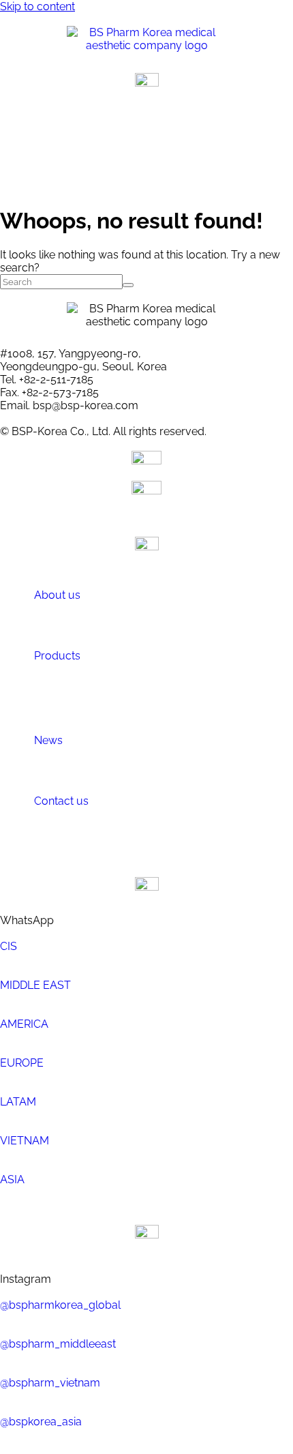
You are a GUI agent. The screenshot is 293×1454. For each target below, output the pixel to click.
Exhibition (110, 777)
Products (57, 655)
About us (57, 595)
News (48, 740)
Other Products (122, 692)
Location (108, 632)
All (94, 705)
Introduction (115, 619)
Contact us (61, 801)
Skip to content (37, 6)
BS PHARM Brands (130, 679)
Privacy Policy (120, 838)
